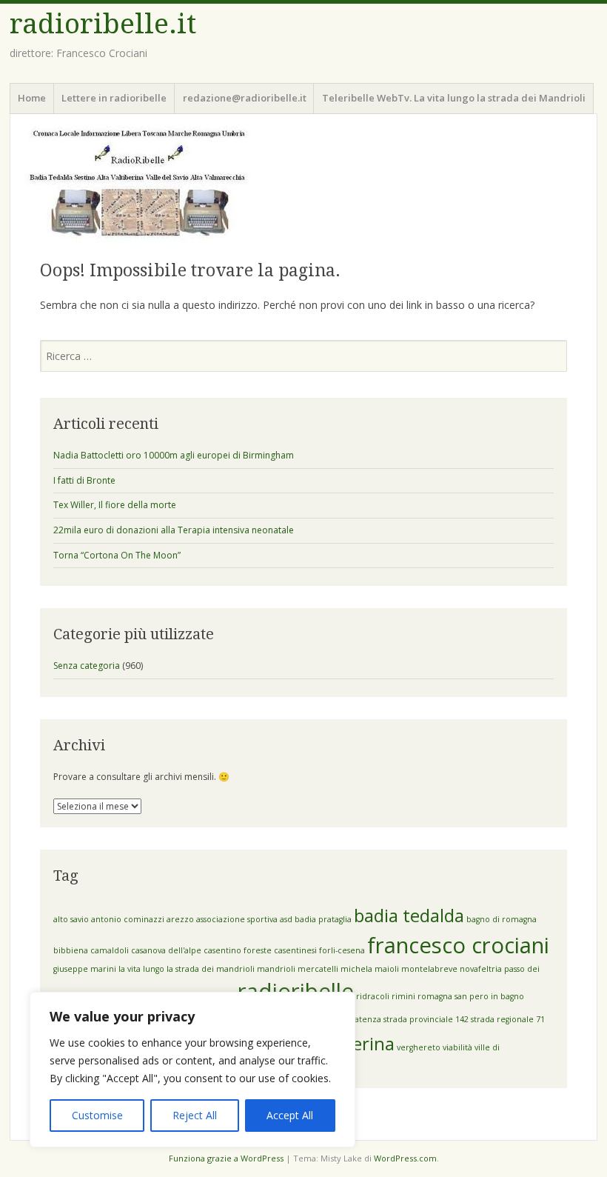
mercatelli (318, 969)
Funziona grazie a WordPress (226, 1158)
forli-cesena (342, 950)
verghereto (418, 1047)
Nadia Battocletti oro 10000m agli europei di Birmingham (173, 455)
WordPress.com (405, 1158)
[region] (192, 1069)
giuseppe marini (84, 969)
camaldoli (109, 950)
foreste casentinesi (280, 950)
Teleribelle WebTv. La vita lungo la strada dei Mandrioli (454, 97)
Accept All (289, 1115)
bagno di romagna (501, 919)
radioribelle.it (103, 24)
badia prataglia (323, 919)
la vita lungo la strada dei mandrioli (186, 969)
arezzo (180, 919)
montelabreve (429, 969)
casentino (222, 950)
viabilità (457, 1047)
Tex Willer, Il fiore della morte (114, 505)
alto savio (71, 919)
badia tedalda (409, 915)
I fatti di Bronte (84, 480)
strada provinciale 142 (426, 1019)
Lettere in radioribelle (114, 97)
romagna (434, 996)
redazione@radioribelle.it (244, 97)
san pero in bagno (489, 996)
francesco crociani (458, 945)
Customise (97, 1115)
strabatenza (358, 1019)
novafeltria (481, 969)
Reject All (194, 1115)
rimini (403, 996)
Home (32, 97)
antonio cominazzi (127, 919)
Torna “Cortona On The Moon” (117, 555)
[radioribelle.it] (303, 185)
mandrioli (276, 969)
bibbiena (70, 950)
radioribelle (296, 991)
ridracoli (372, 996)
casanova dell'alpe (166, 950)
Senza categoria (86, 665)
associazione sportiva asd (244, 919)
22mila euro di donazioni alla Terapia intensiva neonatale (173, 530)
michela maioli (370, 969)
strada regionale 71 (508, 1019)
